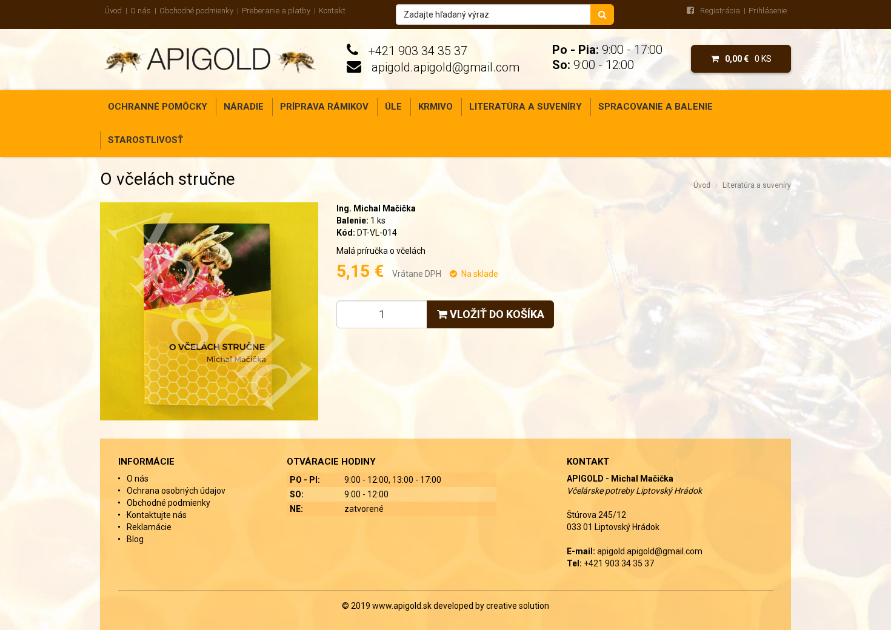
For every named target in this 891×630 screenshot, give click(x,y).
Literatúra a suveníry (525, 106)
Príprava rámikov (324, 106)
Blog (135, 539)
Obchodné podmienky (196, 10)
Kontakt (332, 10)
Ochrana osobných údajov (176, 491)
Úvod (113, 10)
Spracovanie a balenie (655, 106)
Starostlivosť (145, 139)
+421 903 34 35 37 (418, 51)
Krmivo (435, 106)
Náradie (244, 106)
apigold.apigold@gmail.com (445, 67)
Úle (393, 106)
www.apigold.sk (402, 606)
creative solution (517, 606)
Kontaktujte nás (157, 515)
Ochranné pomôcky (157, 106)
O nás (140, 10)
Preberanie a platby (276, 10)
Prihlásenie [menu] (768, 10)
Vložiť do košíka (495, 314)
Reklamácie (149, 527)
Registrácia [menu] (720, 10)
